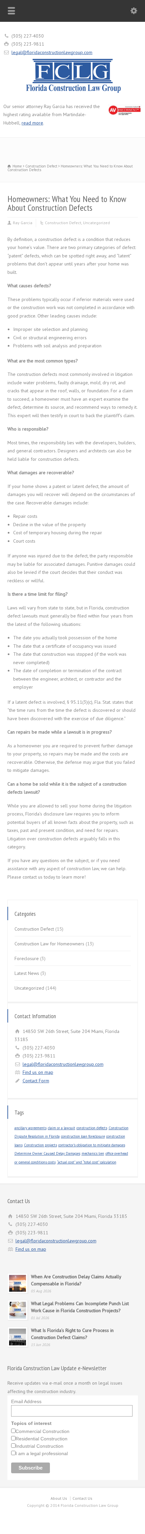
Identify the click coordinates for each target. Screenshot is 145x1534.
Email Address (26, 1401)
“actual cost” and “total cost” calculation (86, 1162)
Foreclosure (26, 958)
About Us (59, 1498)
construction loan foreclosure (83, 1136)
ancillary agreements (30, 1128)
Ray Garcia (22, 222)
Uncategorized (96, 222)
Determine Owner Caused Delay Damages (47, 1153)
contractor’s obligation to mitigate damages (91, 1145)
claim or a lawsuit (61, 1128)
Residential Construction (41, 1438)
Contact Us (82, 1498)
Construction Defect (63, 222)
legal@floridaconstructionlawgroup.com (51, 52)
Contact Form (36, 1081)
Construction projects (40, 1145)
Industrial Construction (39, 1446)
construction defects (92, 1128)
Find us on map (38, 1072)
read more (32, 123)
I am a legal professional (42, 1453)
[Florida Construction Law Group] (72, 93)
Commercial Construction (42, 1431)
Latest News (26, 973)
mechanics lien (93, 1153)
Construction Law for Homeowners (49, 944)
